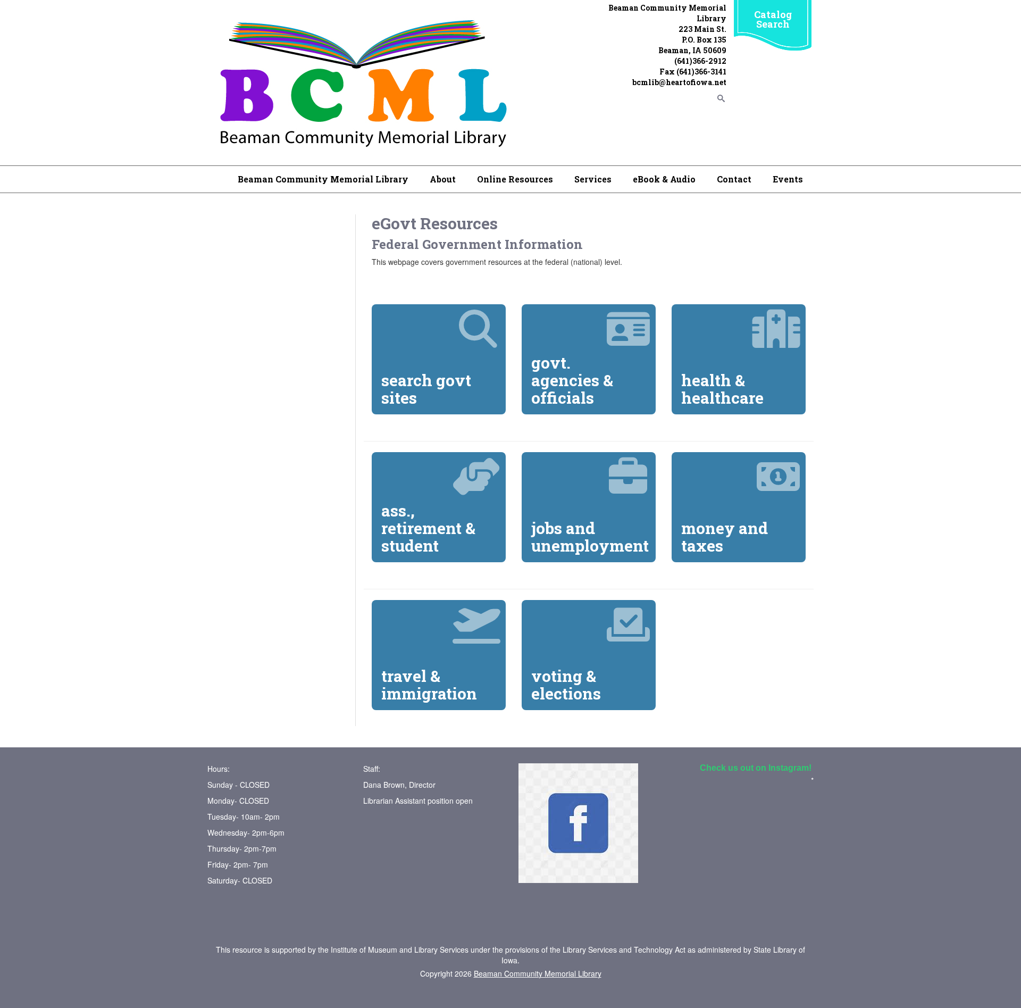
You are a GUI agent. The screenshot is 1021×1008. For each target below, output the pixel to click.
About (443, 179)
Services (593, 179)
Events (788, 179)
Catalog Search (773, 19)
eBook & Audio (664, 179)
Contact (734, 179)
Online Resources (515, 179)
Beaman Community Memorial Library (323, 179)
